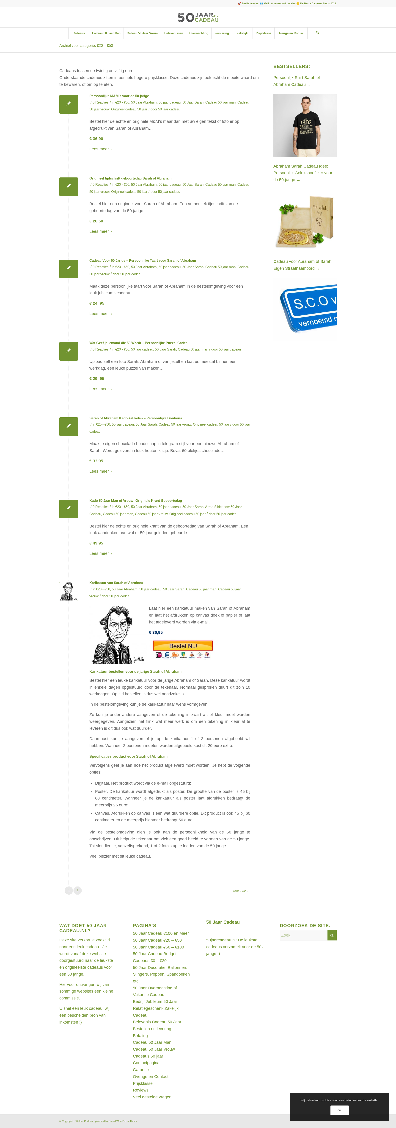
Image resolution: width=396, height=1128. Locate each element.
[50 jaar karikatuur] (68, 591)
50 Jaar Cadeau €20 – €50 (157, 940)
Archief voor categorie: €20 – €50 (86, 46)
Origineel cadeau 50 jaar (129, 109)
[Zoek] (317, 33)
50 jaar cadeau (170, 102)
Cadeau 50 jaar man (220, 102)
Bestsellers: (291, 66)
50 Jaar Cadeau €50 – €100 (158, 947)
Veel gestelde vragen (152, 1097)
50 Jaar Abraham (144, 102)
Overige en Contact (150, 1076)
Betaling (140, 1035)
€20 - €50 (122, 102)
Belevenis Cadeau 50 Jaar (157, 1022)
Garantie (141, 1069)
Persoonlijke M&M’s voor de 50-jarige (119, 96)
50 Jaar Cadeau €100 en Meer (161, 933)
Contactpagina (146, 1063)
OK (340, 1110)
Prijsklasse (143, 1083)
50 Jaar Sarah (193, 102)
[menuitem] (78, 33)
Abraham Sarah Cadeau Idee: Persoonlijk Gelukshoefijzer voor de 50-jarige (302, 173)
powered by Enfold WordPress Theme (116, 1121)
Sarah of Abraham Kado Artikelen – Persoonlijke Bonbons (135, 418)
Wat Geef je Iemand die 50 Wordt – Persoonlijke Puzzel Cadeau (139, 343)
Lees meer (99, 149)
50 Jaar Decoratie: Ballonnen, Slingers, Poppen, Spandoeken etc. (161, 974)
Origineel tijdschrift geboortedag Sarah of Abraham (130, 178)
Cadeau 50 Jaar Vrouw (154, 1049)
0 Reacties (101, 102)
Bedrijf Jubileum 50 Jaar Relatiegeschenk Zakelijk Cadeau (156, 1008)
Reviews (140, 1090)
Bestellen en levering (152, 1029)
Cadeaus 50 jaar (148, 1056)
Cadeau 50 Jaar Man (152, 1042)
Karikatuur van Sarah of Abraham (116, 583)
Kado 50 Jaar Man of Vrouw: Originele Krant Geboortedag (135, 500)
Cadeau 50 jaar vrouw (175, 424)
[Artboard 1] (198, 17)
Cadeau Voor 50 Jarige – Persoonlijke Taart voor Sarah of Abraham (142, 260)
